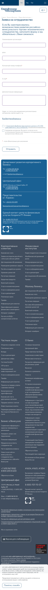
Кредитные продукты (8, 279)
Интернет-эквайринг (8, 313)
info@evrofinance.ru (12, 499)
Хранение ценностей (8, 272)
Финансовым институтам (32, 247)
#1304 (42, 468)
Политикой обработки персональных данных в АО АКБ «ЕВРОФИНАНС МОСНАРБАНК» (24, 126)
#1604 (28, 468)
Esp (32, 3)
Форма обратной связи (25, 17)
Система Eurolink (7, 362)
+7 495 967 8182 (8, 468)
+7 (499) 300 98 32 (11, 188)
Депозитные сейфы (7, 359)
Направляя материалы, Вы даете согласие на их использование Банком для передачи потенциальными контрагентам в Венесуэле (23, 132)
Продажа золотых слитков (10, 402)
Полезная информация (9, 439)
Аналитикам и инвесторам (34, 355)
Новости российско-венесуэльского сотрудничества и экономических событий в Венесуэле (10, 457)
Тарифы (3, 300)
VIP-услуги (5, 365)
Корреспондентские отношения (35, 253)
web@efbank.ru (6, 563)
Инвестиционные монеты (9, 406)
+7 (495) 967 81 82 (12, 187)
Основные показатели (32, 345)
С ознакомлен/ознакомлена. (25, 126)
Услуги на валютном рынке (10, 286)
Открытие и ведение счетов (10, 345)
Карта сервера (21, 560)
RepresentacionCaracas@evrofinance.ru (16, 206)
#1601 (35, 468)
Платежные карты (7, 297)
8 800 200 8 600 (9, 471)
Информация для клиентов (10, 304)
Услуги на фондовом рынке (10, 290)
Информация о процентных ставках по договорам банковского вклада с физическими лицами (22, 515)
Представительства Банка (34, 352)
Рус (22, 3)
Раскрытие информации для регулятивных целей (18, 519)
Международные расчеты (34, 262)
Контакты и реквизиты (32, 371)
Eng (27, 3)
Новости (28, 375)
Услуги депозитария (8, 293)
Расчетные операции (8, 276)
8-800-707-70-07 (12, 219)
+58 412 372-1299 (12, 202)
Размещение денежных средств (12, 265)
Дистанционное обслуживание (11, 262)
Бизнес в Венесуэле (12, 17)
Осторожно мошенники (33, 384)
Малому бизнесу (33, 286)
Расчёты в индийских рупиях (11, 269)
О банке (29, 340)
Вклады (3, 352)
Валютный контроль (7, 283)
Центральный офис (31, 348)
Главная (4, 17)
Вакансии (28, 368)
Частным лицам (9, 340)
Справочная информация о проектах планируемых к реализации (10, 428)
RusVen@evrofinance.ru (15, 174)
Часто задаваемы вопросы (10, 449)
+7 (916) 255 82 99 (11, 170)
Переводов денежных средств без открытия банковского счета (11, 412)
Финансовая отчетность (33, 359)
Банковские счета (7, 253)
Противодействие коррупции (35, 454)
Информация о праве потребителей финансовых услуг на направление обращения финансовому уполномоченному (34, 392)
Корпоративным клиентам (9, 247)
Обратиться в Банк (31, 450)
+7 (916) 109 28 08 (12, 169)
